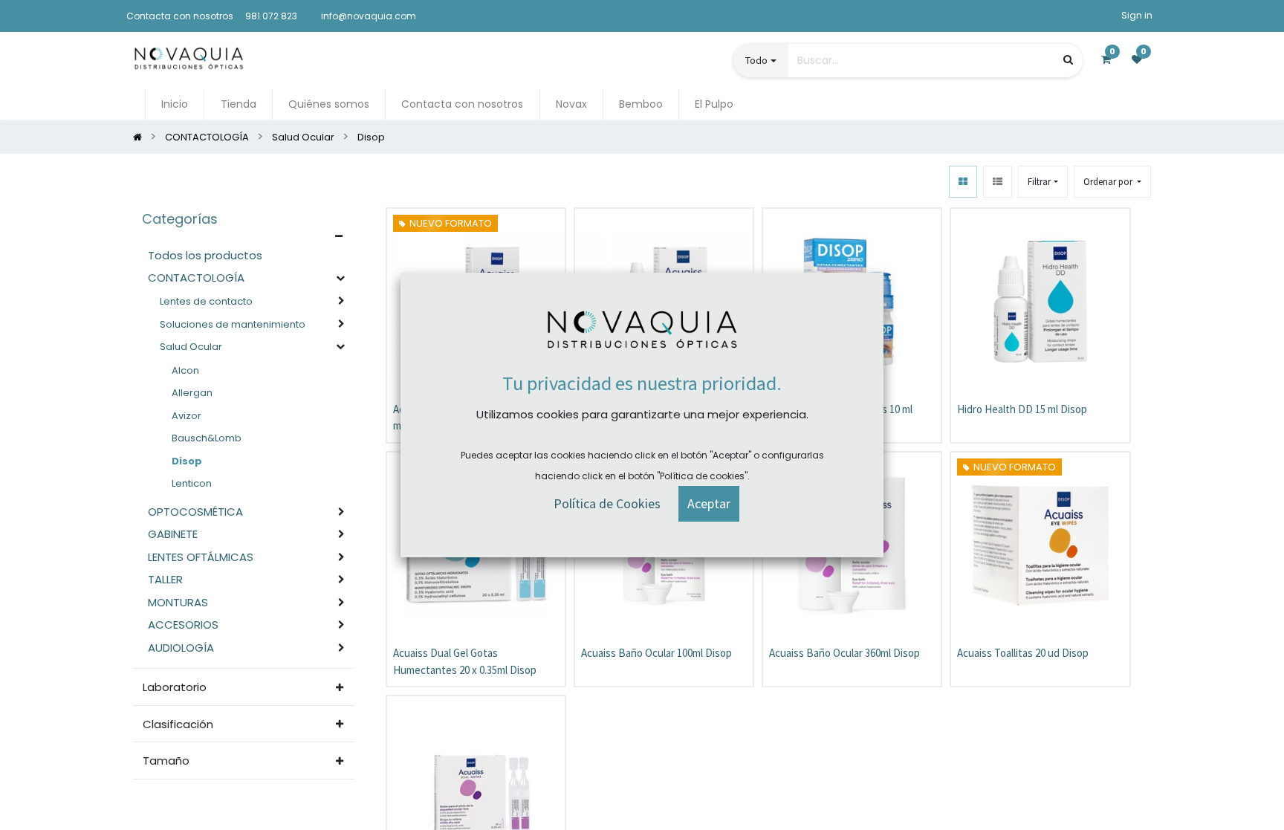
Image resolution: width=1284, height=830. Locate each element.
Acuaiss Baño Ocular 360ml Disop (844, 653)
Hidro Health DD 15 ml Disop (1022, 409)
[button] (1112, 182)
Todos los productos (205, 255)
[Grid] (963, 182)
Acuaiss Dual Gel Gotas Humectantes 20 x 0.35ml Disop (464, 661)
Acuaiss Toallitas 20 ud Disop (1023, 653)
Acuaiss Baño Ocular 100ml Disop (656, 653)
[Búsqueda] (1068, 60)
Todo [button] (756, 60)
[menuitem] (174, 104)
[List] (997, 182)
